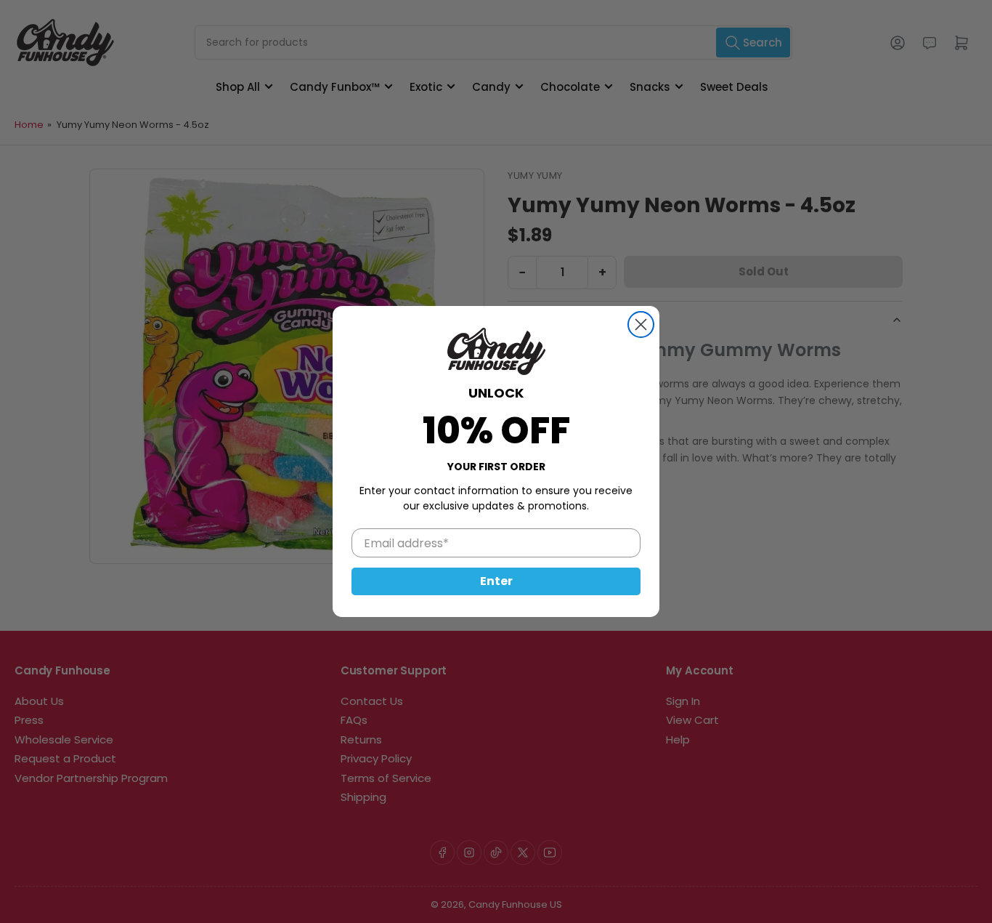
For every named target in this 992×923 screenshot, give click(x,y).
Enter (496, 581)
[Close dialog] (641, 324)
